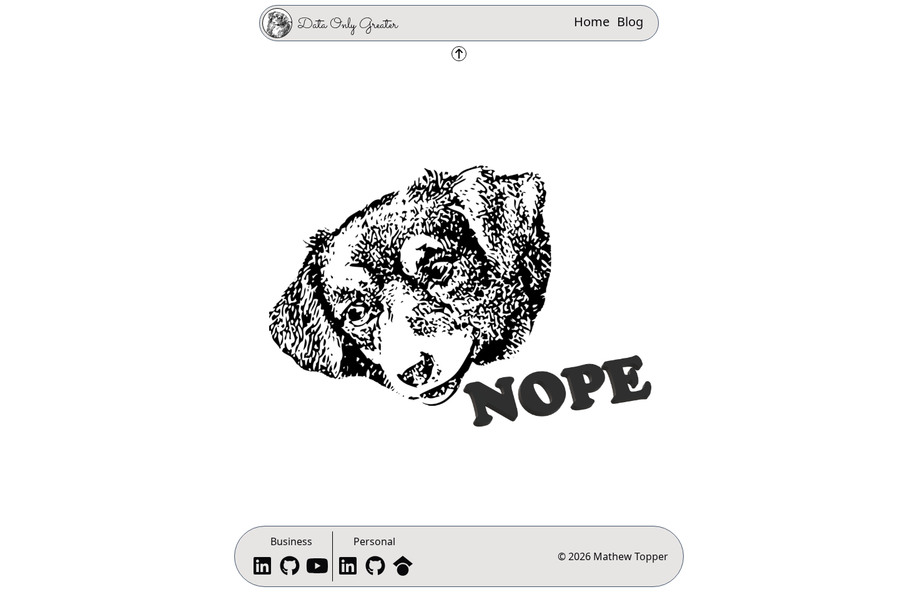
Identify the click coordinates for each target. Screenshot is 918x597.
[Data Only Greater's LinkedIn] (262, 567)
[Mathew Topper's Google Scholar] (402, 567)
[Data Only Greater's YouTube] (317, 567)
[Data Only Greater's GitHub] (289, 567)
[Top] (459, 53)
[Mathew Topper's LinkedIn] (347, 567)
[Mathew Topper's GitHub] (375, 567)
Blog (630, 21)
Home (592, 21)
